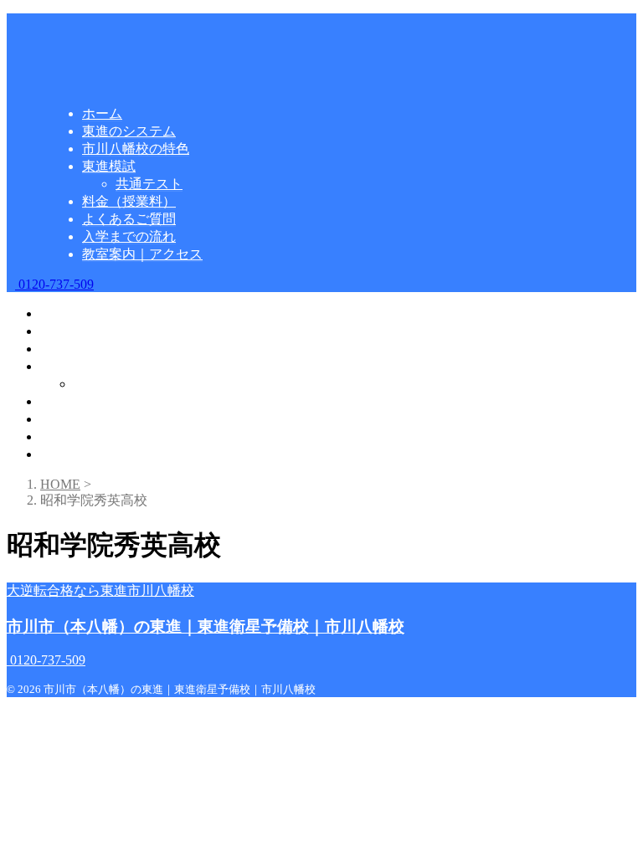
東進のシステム (87, 331)
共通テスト (107, 384)
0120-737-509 (54, 284)
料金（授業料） (87, 401)
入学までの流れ (87, 436)
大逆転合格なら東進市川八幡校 (100, 590)
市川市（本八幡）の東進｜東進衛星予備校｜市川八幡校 (205, 626)
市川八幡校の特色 (93, 348)
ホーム (60, 313)
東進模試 (67, 366)
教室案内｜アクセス (100, 454)
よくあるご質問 (87, 419)
